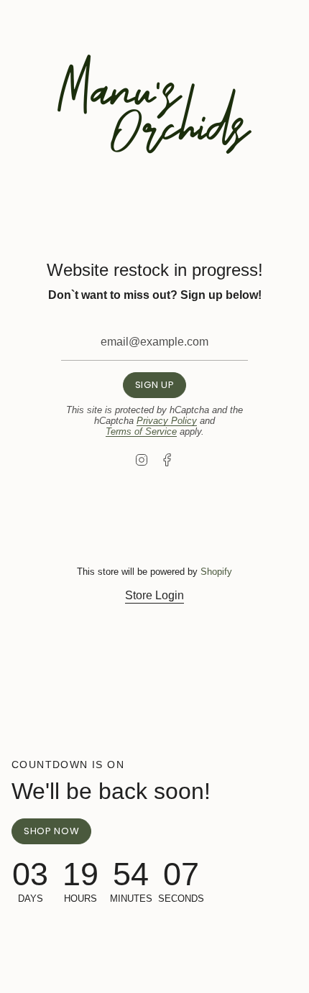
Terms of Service (141, 431)
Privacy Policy (167, 420)
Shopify (216, 571)
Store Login (154, 595)
